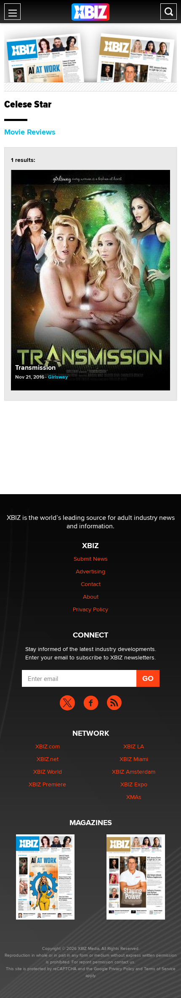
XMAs (133, 797)
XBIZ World (47, 771)
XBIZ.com (47, 746)
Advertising (90, 571)
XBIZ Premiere (47, 784)
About (90, 596)
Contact (91, 584)
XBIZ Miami (134, 759)
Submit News (91, 558)
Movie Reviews (30, 131)
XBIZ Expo (133, 784)
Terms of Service (160, 968)
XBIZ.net (48, 759)
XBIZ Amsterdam (133, 771)
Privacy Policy (90, 609)
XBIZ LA (133, 746)
